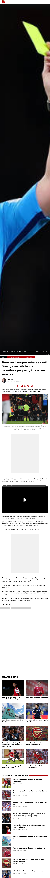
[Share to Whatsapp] (25, 386)
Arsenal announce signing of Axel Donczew (30, 836)
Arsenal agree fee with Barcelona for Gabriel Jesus (37, 766)
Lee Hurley (10, 379)
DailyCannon (17, 795)
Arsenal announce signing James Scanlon (29, 848)
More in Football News (15, 775)
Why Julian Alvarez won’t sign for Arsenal (29, 871)
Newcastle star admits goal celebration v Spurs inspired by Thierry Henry (12, 744)
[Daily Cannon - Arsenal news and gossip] (3, 2)
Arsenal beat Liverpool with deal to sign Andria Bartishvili (36, 743)
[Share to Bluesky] (22, 386)
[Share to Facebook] (18, 386)
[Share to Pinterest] (31, 386)
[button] (44, 2)
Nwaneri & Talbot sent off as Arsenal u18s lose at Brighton (11, 698)
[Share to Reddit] (28, 386)
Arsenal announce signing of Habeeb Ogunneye (11, 766)
